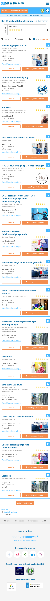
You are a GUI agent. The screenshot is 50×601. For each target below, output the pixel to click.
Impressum (20, 521)
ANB (44, 521)
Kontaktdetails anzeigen (11, 64)
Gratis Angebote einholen (35, 69)
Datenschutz (33, 521)
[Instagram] (17, 554)
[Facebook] (9, 554)
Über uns (8, 521)
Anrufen (11, 69)
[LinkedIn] (32, 554)
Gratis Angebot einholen (35, 187)
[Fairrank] (40, 554)
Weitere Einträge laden (25, 503)
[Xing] (25, 554)
